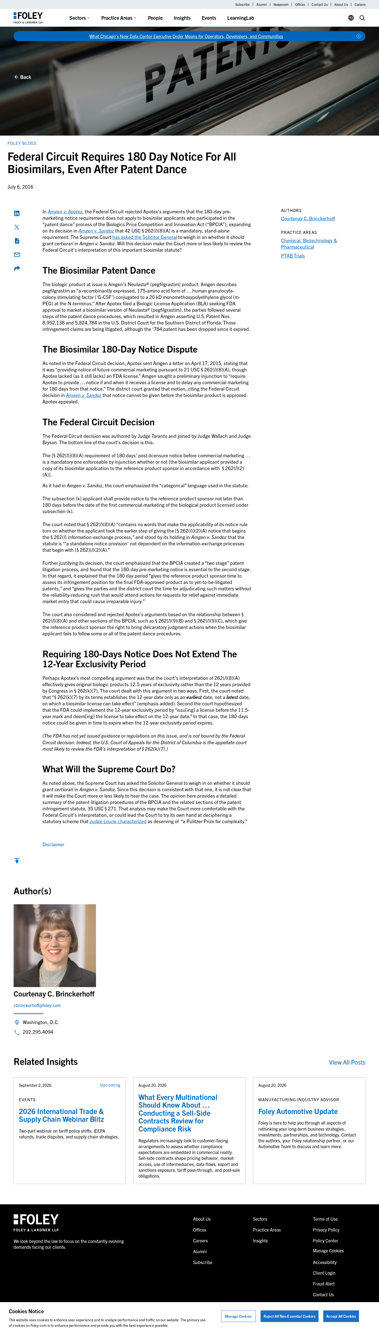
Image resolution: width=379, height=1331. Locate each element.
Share (17, 268)
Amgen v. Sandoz (96, 230)
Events (209, 17)
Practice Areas (116, 17)
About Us (341, 4)
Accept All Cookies (341, 1316)
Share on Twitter (17, 227)
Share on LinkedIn (17, 213)
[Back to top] (17, 862)
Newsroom (281, 4)
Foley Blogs (22, 143)
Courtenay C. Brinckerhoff (308, 218)
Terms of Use (325, 1219)
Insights (182, 17)
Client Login (324, 1272)
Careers (360, 4)
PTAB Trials (293, 255)
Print (17, 241)
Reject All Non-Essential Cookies (289, 1316)
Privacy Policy (326, 1229)
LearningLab (240, 17)
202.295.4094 (38, 1032)
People (155, 17)
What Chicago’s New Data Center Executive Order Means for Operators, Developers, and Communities (186, 36)
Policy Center (325, 1240)
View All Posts (347, 1062)
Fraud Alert (324, 1283)
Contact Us (320, 4)
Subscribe (242, 4)
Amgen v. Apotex (65, 211)
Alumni (261, 4)
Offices (300, 4)
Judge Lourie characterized (118, 821)
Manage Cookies (238, 1316)
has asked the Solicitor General (144, 237)
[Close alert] (359, 36)
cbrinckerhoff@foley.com (37, 1005)
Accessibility (325, 1262)
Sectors (77, 17)
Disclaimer (53, 844)
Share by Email (17, 254)
